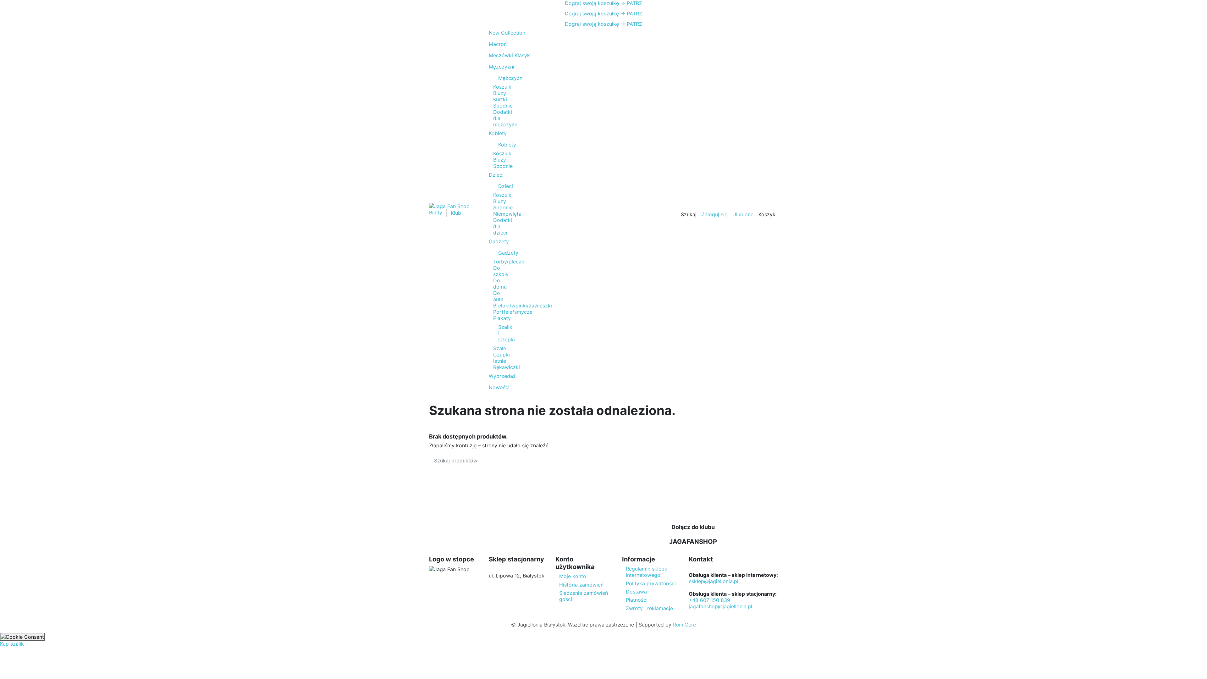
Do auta (498, 296)
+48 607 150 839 (709, 600)
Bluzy (499, 93)
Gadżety (501, 253)
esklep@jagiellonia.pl (713, 581)
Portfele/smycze (512, 312)
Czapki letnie (501, 357)
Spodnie (503, 105)
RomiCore (684, 624)
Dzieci (501, 186)
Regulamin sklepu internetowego (646, 572)
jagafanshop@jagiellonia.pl (720, 606)
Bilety (436, 213)
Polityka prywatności (651, 583)
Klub (456, 213)
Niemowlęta (507, 214)
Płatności (637, 600)
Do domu (500, 283)
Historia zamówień (581, 585)
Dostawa (636, 591)
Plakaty (502, 318)
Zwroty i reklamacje (649, 608)
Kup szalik (12, 644)
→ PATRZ (630, 3)
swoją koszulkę (592, 3)
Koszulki (503, 87)
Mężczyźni (501, 78)
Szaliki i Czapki (501, 333)
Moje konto (572, 576)
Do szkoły (501, 271)
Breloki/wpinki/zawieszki (522, 305)
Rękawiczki (506, 367)
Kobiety (501, 144)
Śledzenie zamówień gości (583, 596)
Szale (499, 348)
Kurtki (500, 99)
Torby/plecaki (509, 261)
